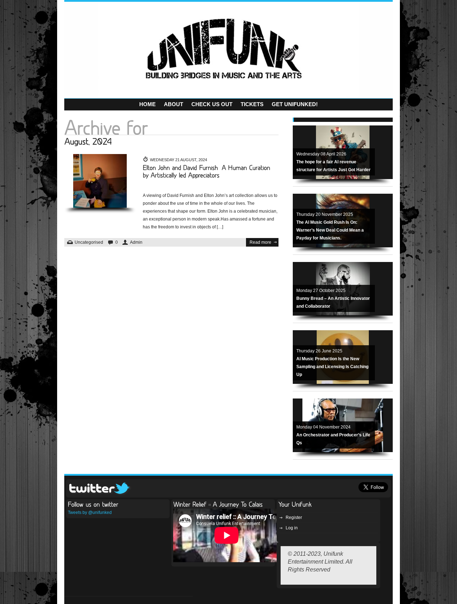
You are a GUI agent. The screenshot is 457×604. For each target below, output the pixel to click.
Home (147, 104)
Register (294, 517)
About (173, 104)
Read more (260, 242)
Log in (292, 527)
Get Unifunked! (295, 104)
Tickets (252, 104)
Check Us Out (211, 104)
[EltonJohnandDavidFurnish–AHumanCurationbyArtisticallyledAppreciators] (207, 171)
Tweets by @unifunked (90, 512)
